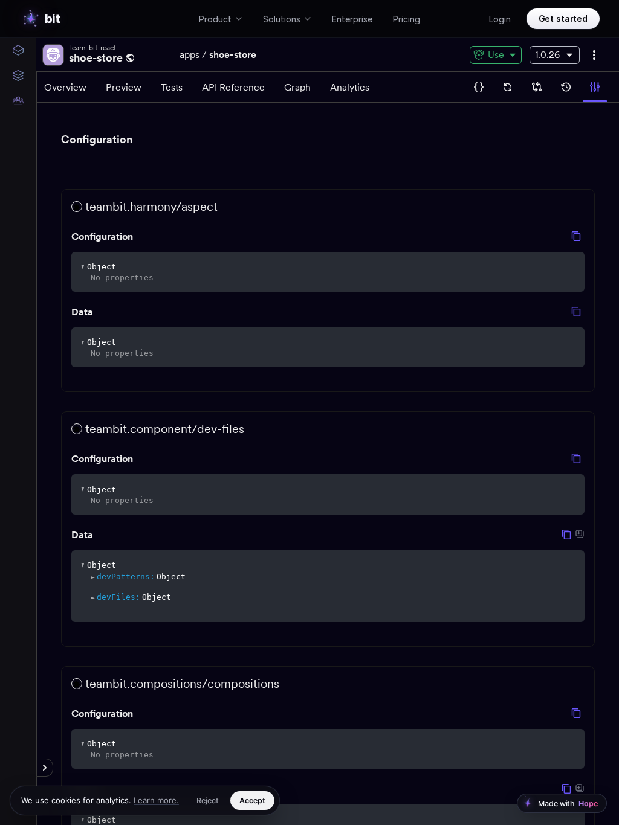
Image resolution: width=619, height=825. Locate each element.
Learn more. (156, 800)
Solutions (281, 19)
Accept (252, 800)
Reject (207, 800)
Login (500, 19)
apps (189, 54)
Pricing (406, 19)
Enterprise (352, 19)
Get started (563, 18)
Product (215, 19)
